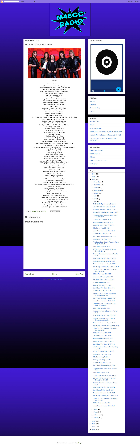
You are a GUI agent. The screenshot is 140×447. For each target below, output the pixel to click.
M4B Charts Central (96, 150)
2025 (94, 177)
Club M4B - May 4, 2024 (101, 372)
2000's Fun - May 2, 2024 (101, 403)
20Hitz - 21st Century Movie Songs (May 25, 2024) (104, 250)
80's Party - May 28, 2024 (101, 228)
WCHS (92, 125)
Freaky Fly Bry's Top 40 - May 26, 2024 (106, 267)
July (95, 196)
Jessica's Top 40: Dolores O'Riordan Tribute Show (106, 131)
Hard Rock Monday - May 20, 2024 (104, 298)
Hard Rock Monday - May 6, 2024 (104, 365)
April (95, 409)
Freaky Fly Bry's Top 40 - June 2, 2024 (105, 212)
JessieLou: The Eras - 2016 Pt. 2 (104, 301)
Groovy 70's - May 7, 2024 (101, 360)
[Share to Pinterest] (59, 211)
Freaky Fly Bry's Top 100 (98, 160)
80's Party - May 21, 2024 (101, 282)
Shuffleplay (93, 164)
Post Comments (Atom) (58, 279)
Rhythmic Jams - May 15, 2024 (103, 341)
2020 (94, 429)
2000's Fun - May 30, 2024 (102, 219)
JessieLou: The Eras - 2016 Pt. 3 (104, 288)
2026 (94, 174)
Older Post (79, 274)
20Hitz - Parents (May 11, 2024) (103, 351)
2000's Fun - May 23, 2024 (102, 274)
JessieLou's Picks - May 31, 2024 (104, 207)
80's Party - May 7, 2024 (101, 357)
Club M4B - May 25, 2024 (101, 246)
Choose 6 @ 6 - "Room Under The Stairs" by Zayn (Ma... (104, 294)
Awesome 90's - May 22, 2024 (103, 277)
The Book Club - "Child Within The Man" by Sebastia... (104, 304)
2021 (94, 427)
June (95, 199)
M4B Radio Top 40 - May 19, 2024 (104, 315)
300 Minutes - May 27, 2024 (102, 233)
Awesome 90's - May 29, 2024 (103, 222)
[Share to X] (55, 211)
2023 (94, 421)
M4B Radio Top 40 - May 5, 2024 (104, 387)
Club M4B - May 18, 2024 (101, 308)
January (96, 417)
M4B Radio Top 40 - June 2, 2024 (104, 204)
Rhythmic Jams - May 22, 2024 (103, 279)
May (95, 201)
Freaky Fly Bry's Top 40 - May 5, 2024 (105, 395)
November (97, 185)
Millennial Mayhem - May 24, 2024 (104, 264)
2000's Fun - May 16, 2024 (102, 333)
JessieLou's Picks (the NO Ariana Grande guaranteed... (104, 319)
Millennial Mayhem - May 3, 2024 (104, 393)
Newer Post (29, 274)
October (96, 187)
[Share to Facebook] (57, 211)
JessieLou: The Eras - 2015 (102, 354)
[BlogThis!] (53, 211)
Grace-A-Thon (94, 121)
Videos (92, 111)
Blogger (80, 443)
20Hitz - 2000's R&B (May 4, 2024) (104, 375)
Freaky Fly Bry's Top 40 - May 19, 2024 (106, 325)
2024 (94, 179)
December (97, 182)
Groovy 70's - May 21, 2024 (102, 285)
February (97, 415)
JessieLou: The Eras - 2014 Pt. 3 (104, 406)
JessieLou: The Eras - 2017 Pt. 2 (104, 231)
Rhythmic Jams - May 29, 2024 (103, 225)
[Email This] (51, 211)
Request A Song (95, 108)
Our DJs (92, 101)
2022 (94, 424)
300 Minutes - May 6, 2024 (102, 362)
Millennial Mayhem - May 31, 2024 (104, 209)
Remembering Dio (95, 128)
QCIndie (92, 157)
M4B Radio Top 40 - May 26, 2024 (104, 258)
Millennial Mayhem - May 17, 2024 (104, 323)
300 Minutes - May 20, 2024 (102, 291)
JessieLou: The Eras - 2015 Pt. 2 (104, 344)
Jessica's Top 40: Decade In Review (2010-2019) (105, 135)
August (96, 193)
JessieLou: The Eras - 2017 (102, 239)
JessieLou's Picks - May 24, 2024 (104, 261)
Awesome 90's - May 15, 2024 (103, 338)
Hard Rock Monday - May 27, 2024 (104, 236)
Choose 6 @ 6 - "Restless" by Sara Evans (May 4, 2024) (104, 379)
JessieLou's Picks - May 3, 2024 (103, 390)
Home (54, 274)
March (96, 412)
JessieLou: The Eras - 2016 (102, 335)
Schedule (93, 104)
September (97, 190)
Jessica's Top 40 (95, 153)
